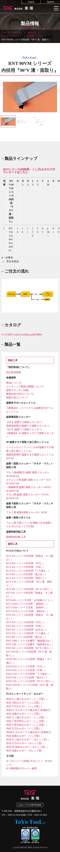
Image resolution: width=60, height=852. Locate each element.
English (31, 2)
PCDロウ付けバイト (12, 36)
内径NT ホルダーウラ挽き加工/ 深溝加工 (28, 732)
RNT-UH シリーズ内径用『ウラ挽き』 (27, 633)
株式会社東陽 (30, 8)
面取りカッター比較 (17, 390)
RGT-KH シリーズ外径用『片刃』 (24, 563)
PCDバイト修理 (28, 768)
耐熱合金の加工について (19, 394)
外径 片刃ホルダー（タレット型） (25, 743)
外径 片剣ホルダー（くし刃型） (23, 702)
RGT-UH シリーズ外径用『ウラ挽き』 (27, 570)
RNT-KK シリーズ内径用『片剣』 (24, 626)
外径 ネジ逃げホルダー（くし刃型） (26, 699)
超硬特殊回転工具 (16, 537)
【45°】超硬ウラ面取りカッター (24, 429)
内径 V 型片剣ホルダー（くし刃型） (26, 721)
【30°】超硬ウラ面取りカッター (24, 422)
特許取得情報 (13, 372)
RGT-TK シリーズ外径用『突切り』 (25, 578)
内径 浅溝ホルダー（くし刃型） (23, 736)
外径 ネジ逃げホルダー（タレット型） (27, 739)
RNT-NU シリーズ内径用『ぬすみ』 (26, 629)
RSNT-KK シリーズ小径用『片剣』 (25, 670)
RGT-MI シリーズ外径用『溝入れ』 (25, 574)
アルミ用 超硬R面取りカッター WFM (26, 512)
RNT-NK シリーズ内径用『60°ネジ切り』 (29, 648)
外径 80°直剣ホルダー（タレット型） (26, 747)
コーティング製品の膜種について (24, 386)
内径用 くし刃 (35, 36)
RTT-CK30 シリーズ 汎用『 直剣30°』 (26, 611)
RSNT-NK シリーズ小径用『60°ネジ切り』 (29, 681)
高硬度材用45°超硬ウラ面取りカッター (27, 425)
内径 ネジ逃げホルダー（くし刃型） (26, 717)
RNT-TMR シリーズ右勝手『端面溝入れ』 (29, 640)
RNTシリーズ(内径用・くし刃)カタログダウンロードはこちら (29, 171)
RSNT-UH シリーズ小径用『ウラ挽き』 (28, 674)
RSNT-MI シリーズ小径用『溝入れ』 (26, 677)
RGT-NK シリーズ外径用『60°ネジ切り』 (29, 589)
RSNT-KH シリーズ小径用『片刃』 (25, 666)
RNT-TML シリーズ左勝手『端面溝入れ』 (29, 644)
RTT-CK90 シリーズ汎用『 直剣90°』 (26, 604)
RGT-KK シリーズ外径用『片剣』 (24, 567)
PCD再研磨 (12, 768)
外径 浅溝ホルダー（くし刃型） (23, 713)
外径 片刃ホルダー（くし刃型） (23, 706)
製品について (13, 382)
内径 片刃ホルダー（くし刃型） (23, 728)
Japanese (50, 2)
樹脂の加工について (17, 397)
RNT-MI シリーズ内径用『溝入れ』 (25, 637)
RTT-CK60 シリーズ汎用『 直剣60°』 (26, 607)
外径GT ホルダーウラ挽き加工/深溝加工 (28, 710)
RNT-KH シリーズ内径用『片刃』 (24, 622)
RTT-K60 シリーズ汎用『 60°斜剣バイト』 (29, 600)
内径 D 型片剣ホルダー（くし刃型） (26, 725)
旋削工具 (31, 33)
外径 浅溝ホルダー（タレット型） (25, 750)
